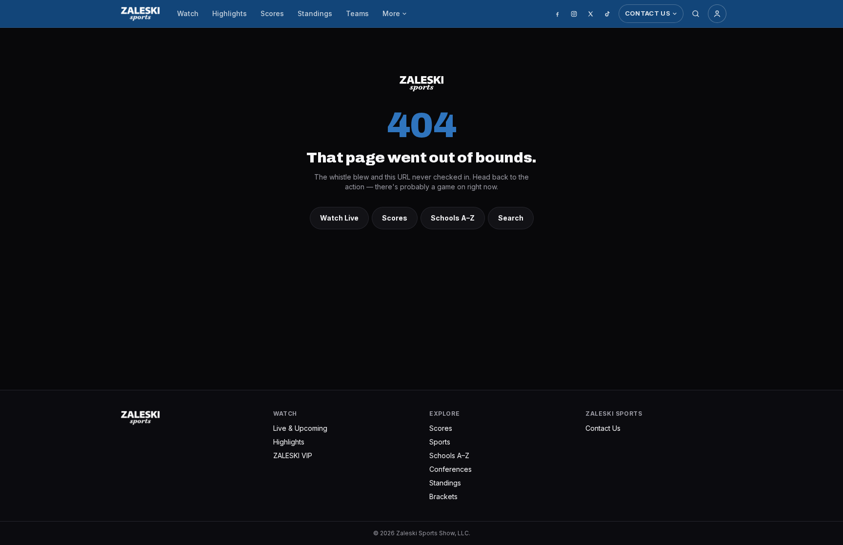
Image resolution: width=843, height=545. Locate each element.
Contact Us (647, 13)
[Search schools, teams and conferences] (695, 13)
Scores (272, 13)
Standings (315, 13)
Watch (188, 13)
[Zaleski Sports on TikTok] (607, 13)
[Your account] (717, 13)
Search (510, 218)
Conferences (450, 469)
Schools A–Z (453, 218)
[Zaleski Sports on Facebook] (557, 13)
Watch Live (339, 218)
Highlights (229, 13)
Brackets (443, 496)
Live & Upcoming (300, 428)
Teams (357, 13)
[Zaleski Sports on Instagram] (574, 13)
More (391, 13)
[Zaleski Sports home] (140, 13)
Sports (439, 442)
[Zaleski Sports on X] (591, 13)
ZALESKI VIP (292, 455)
